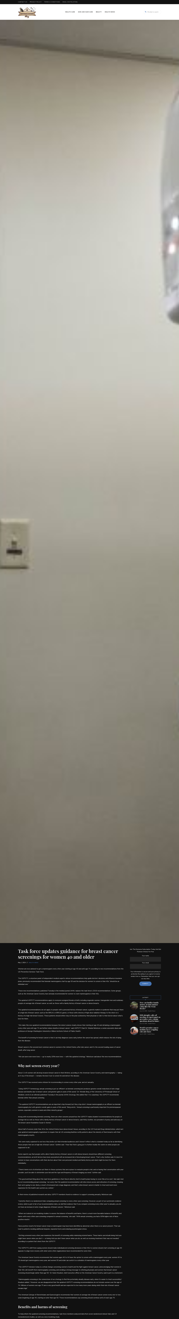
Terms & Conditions (52, 2)
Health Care (70, 12)
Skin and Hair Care (85, 12)
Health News (110, 12)
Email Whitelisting (70, 2)
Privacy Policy (36, 2)
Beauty (99, 12)
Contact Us (22, 2)
